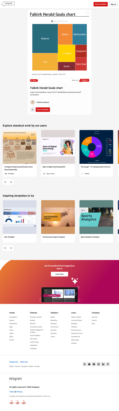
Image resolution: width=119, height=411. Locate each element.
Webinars (74, 327)
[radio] (54, 21)
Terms (12, 392)
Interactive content (36, 317)
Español (30, 366)
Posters (11, 340)
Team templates (35, 335)
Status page (75, 340)
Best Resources (76, 330)
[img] (45, 38)
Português (24, 366)
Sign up (113, 4)
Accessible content (36, 327)
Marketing (54, 320)
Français (37, 366)
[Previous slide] (5, 182)
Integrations (33, 345)
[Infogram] (8, 4)
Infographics (13, 317)
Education (54, 333)
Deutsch (17, 366)
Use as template (100, 4)
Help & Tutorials (76, 317)
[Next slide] (11, 182)
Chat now (24, 362)
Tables (11, 333)
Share (34, 80)
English (11, 366)
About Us (95, 317)
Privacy (19, 392)
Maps (11, 327)
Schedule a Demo (76, 333)
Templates (33, 348)
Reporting (53, 323)
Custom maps (34, 342)
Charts (11, 330)
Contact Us (13, 362)
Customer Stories (76, 320)
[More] (88, 13)
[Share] (32, 109)
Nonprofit (53, 330)
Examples (74, 323)
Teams (53, 336)
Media (53, 317)
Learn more (59, 274)
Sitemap (73, 343)
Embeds (32, 320)
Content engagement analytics (36, 331)
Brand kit (32, 323)
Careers (94, 320)
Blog (93, 323)
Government (54, 327)
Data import (33, 339)
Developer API (75, 336)
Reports (11, 320)
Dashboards (13, 323)
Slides (11, 336)
